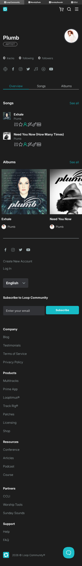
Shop (6, 431)
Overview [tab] (16, 86)
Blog (6, 337)
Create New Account (17, 261)
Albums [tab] (66, 86)
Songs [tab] (41, 86)
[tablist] (41, 86)
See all (74, 103)
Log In (7, 268)
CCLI (6, 496)
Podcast (8, 466)
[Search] (69, 9)
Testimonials (12, 345)
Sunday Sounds (14, 513)
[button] (5, 69)
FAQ (6, 540)
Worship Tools (13, 504)
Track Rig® (10, 406)
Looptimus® (11, 397)
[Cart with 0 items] (61, 9)
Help (6, 531)
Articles (8, 458)
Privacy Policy (13, 362)
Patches (8, 414)
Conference (11, 449)
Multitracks (10, 381)
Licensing (9, 422)
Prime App (10, 389)
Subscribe (62, 310)
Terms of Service (15, 354)
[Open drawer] (76, 9)
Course (8, 475)
